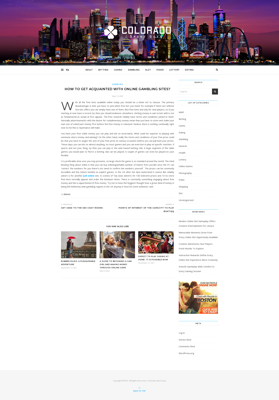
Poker (160, 69)
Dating (189, 69)
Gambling (134, 69)
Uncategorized (186, 200)
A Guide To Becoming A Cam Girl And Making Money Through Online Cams (116, 264)
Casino (118, 69)
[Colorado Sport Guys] (139, 32)
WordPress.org (186, 353)
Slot (148, 69)
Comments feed (187, 346)
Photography (185, 173)
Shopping (183, 186)
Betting (103, 69)
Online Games (186, 166)
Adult (89, 69)
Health (182, 152)
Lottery (174, 69)
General (183, 146)
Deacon (67, 194)
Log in (182, 332)
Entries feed (185, 339)
